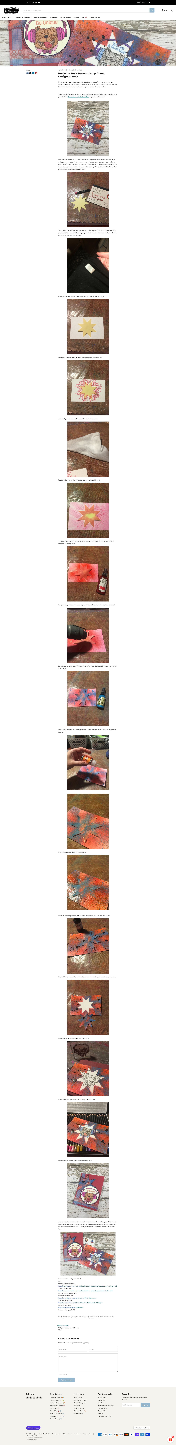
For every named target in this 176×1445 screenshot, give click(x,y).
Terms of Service (103, 1408)
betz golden (74, 1316)
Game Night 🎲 (55, 1408)
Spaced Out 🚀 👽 (56, 1411)
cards (87, 1316)
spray (92, 1318)
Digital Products (65, 18)
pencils (61, 1318)
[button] (165, 10)
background (66, 1316)
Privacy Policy (102, 1411)
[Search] (152, 10)
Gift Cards (53, 18)
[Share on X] (30, 73)
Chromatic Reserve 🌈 (57, 1397)
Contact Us (101, 1400)
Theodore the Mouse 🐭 (57, 1405)
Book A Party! (102, 1397)
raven (79, 1318)
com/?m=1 (71, 1308)
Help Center (101, 1403)
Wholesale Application (105, 1416)
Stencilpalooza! (95, 18)
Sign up (145, 1405)
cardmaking (82, 1316)
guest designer (104, 1316)
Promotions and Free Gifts (106, 1405)
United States (142, 2)
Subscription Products (22, 18)
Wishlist (100, 1413)
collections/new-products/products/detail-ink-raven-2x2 (87, 1286)
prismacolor (73, 1318)
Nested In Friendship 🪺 (57, 1403)
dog (97, 1316)
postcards (66, 1318)
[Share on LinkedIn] (33, 73)
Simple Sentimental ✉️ (57, 1413)
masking (111, 1316)
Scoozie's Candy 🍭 (80, 18)
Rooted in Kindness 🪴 (57, 1400)
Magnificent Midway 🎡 (57, 1416)
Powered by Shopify (31, 1439)
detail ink (92, 1316)
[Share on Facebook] (27, 73)
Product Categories (40, 18)
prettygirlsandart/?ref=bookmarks (77, 1298)
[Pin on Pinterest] (36, 73)
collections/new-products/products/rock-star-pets (85, 1291)
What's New (6, 18)
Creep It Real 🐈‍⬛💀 (56, 1419)
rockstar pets (85, 1318)
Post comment (66, 1380)
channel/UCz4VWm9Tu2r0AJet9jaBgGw (80, 1303)
